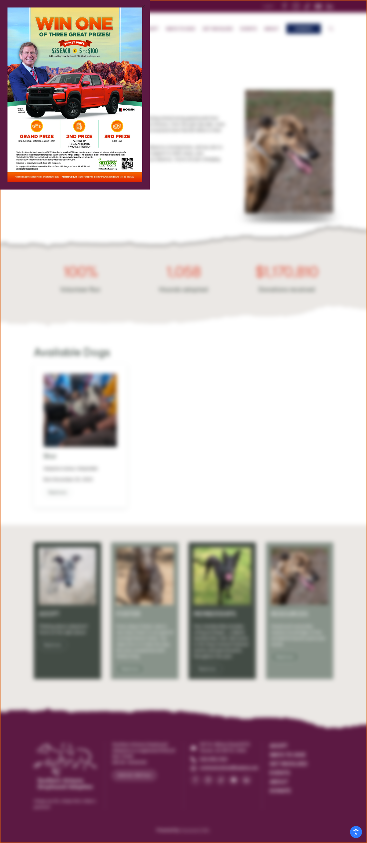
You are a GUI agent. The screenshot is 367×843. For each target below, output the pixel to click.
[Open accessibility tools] (356, 832)
